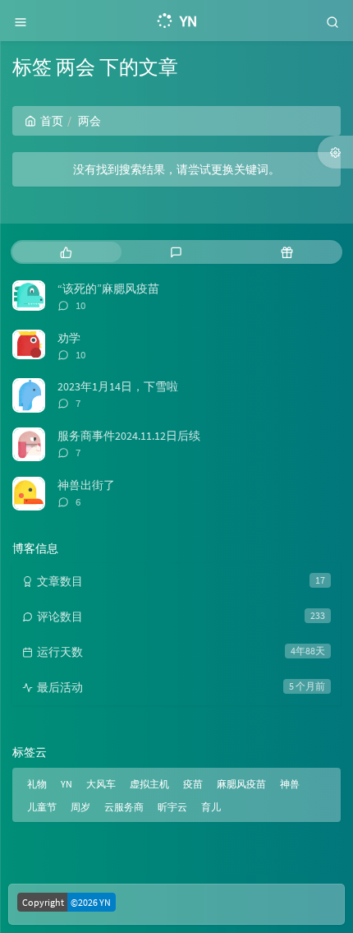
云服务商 (124, 807)
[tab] (66, 252)
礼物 (37, 784)
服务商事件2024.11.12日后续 (128, 435)
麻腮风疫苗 (241, 784)
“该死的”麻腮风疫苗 (108, 288)
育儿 (211, 807)
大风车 (101, 784)
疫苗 (193, 784)
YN (66, 784)
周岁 (80, 807)
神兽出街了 (86, 485)
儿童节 (42, 807)
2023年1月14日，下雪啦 (117, 386)
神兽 (290, 784)
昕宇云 (172, 807)
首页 (51, 120)
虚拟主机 (149, 784)
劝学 (68, 337)
